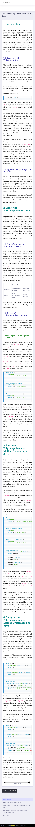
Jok (8, 2)
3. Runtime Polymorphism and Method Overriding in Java (17, 806)
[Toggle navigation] (33, 2)
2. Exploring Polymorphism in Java (12, 802)
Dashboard (5, 8)
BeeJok (13, 825)
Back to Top (6, 815)
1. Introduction (7, 799)
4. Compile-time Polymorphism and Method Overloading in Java (15, 811)
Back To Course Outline (9, 790)
